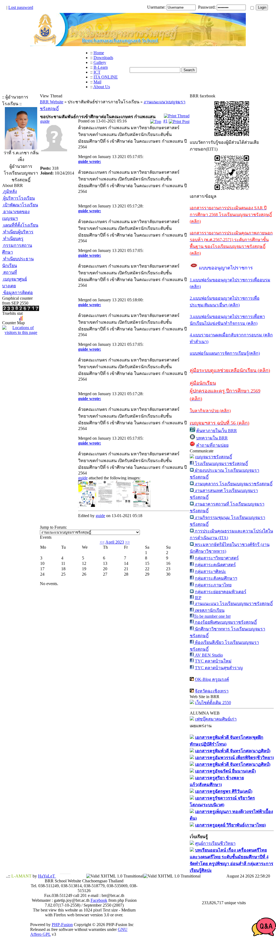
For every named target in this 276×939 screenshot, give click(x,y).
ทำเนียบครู (12, 238)
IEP (198, 597)
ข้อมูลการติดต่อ (17, 292)
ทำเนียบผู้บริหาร (17, 232)
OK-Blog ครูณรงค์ (212, 679)
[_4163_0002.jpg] (87, 506)
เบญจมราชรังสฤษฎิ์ (213, 457)
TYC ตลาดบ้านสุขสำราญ (219, 667)
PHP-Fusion (62, 924)
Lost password (20, 7)
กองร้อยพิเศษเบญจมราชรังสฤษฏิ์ (225, 622)
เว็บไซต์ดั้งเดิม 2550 (213, 702)
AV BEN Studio (208, 655)
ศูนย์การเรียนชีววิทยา (215, 843)
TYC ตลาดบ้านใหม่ (213, 661)
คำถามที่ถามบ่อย (212, 445)
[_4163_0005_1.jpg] (141, 506)
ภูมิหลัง (9, 191)
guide (45, 121)
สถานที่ (9, 272)
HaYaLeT (47, 876)
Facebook (99, 900)
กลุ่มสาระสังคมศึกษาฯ (216, 578)
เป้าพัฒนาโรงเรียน (20, 205)
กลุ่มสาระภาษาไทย (213, 585)
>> (127, 542)
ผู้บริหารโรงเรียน (18, 198)
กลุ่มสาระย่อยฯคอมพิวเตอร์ (220, 591)
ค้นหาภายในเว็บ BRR (216, 430)
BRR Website (51, 102)
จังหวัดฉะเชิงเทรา (212, 691)
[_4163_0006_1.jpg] (124, 506)
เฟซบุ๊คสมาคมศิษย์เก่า (216, 719)
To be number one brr (212, 616)
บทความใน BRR (212, 438)
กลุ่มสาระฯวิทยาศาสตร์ (217, 558)
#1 (165, 121)
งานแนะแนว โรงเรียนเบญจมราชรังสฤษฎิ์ (233, 603)
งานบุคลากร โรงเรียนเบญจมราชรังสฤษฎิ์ (233, 484)
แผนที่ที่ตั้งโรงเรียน (20, 225)
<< (102, 542)
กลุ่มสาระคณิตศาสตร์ (215, 564)
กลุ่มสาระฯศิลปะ (210, 571)
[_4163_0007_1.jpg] (106, 506)
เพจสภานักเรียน (209, 610)
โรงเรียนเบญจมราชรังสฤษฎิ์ (221, 463)
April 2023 (114, 542)
